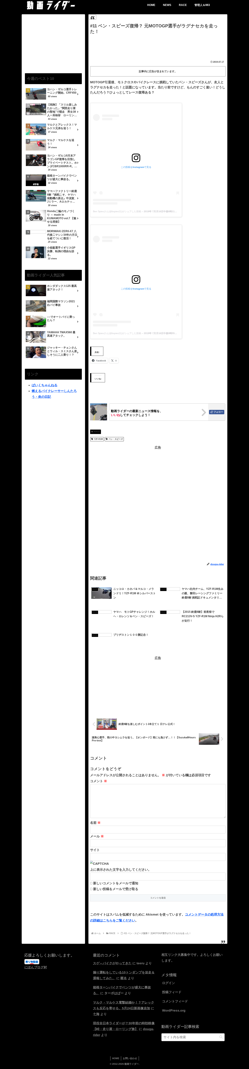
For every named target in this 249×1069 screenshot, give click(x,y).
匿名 (123, 978)
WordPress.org (173, 1010)
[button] (221, 1037)
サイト (95, 850)
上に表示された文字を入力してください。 (120, 869)
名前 (95, 822)
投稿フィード (171, 992)
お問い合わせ (130, 1058)
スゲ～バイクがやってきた (112, 963)
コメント (98, 781)
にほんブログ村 (35, 967)
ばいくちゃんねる (44, 385)
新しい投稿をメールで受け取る (115, 889)
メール (97, 836)
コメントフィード (175, 1001)
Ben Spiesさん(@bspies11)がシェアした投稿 (117, 211)
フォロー (218, 412)
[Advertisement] (158, 44)
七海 (96, 1014)
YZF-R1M (98, 439)
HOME (115, 1058)
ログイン (168, 983)
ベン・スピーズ (116, 439)
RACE (97, 431)
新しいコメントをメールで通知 (115, 883)
